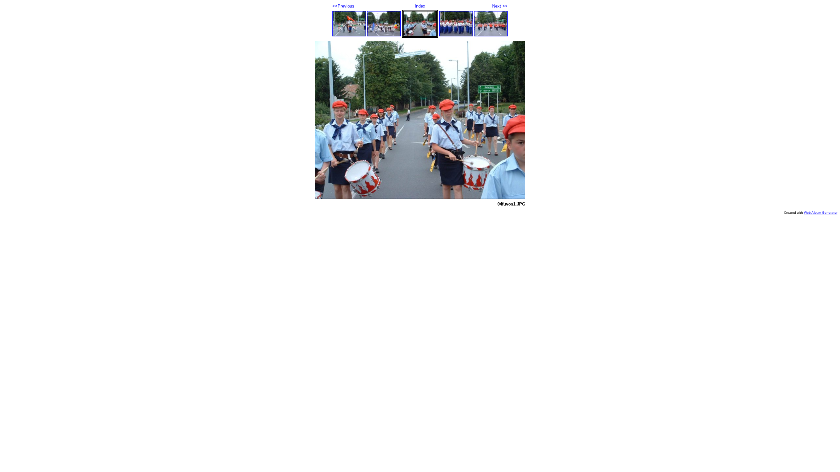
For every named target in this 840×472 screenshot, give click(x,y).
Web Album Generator (820, 212)
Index (420, 6)
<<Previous (343, 6)
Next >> (500, 6)
